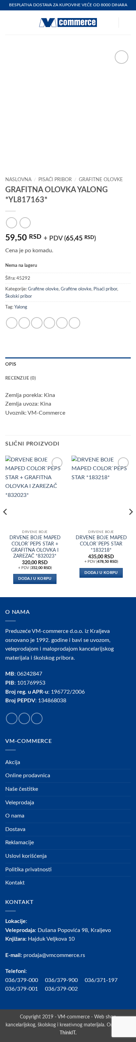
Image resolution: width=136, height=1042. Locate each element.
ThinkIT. (68, 1032)
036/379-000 (25, 980)
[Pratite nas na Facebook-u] (11, 718)
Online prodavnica (27, 775)
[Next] (130, 526)
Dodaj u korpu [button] (34, 579)
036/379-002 (65, 989)
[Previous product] (25, 222)
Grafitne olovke (101, 179)
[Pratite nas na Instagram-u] (24, 718)
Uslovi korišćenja (26, 856)
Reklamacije (19, 842)
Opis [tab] (10, 364)
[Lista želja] (109, 22)
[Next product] (11, 222)
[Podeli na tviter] (37, 323)
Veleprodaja (19, 802)
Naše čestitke (21, 789)
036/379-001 (25, 989)
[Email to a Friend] (49, 323)
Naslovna (18, 179)
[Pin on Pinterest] (62, 323)
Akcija (12, 762)
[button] (9, 22)
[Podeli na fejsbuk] (24, 323)
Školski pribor (18, 296)
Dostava (15, 829)
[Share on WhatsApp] (11, 323)
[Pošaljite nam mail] (37, 718)
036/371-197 (101, 980)
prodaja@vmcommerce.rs (54, 955)
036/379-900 (62, 980)
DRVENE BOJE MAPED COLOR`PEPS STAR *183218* (101, 543)
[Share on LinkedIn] (74, 323)
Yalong (20, 307)
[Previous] (5, 526)
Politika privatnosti (28, 869)
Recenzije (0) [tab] (20, 378)
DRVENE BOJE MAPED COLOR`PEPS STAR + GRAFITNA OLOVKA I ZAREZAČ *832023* (35, 547)
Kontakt (15, 883)
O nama (14, 816)
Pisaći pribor (55, 179)
